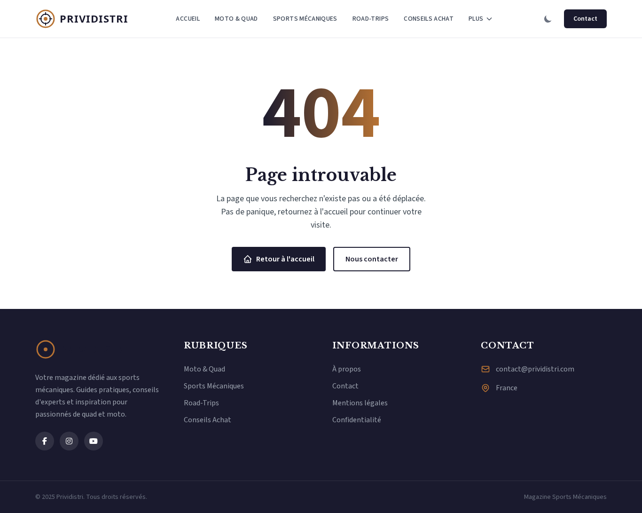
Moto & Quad (236, 19)
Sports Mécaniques (305, 19)
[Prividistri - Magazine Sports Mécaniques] (82, 19)
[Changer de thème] (548, 18)
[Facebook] (44, 441)
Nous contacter (371, 259)
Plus (476, 19)
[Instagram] (69, 441)
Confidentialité (356, 420)
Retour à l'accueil (285, 259)
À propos (346, 369)
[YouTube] (93, 441)
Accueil (187, 19)
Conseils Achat (429, 19)
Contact (585, 19)
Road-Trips (370, 19)
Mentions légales (360, 403)
